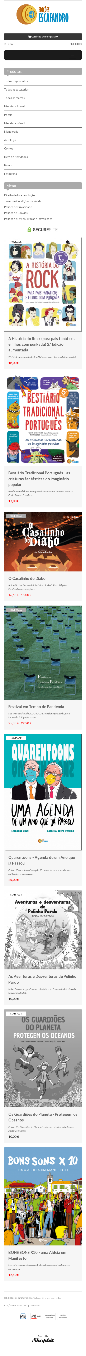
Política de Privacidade (18, 207)
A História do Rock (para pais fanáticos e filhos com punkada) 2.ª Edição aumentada (41, 344)
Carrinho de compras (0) (44, 36)
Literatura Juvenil (14, 106)
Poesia (8, 114)
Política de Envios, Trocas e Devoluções (28, 218)
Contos (8, 148)
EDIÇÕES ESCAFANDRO (15, 1305)
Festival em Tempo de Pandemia (36, 706)
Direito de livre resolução (19, 195)
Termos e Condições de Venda (22, 201)
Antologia (10, 140)
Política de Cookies (16, 213)
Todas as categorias (16, 89)
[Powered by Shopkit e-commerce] (43, 1340)
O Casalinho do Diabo (27, 578)
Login (9, 43)
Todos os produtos (16, 81)
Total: (75, 43)
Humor (8, 165)
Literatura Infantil (14, 123)
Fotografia (10, 173)
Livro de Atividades (16, 157)
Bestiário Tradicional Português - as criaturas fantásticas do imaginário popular (39, 479)
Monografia (11, 131)
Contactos (35, 1305)
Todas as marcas (14, 98)
